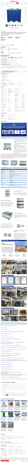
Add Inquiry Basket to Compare (14, 27)
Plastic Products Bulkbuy (4, 455)
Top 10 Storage (16, 453)
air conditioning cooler (3, 439)
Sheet (14, 438)
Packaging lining (2, 438)
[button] (24, 85)
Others (8, 439)
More (1, 456)
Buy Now (5, 460)
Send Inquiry (14, 460)
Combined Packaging (9, 438)
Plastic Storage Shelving (4, 453)
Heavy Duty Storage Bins (4, 446)
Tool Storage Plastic (10, 451)
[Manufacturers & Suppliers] (14, 1)
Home (1, 5)
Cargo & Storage (8, 5)
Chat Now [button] (23, 460)
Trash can (22, 438)
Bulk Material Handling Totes (11, 446)
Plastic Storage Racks (10, 453)
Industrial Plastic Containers (13, 5)
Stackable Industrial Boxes (19, 446)
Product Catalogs (11, 435)
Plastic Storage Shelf (16, 451)
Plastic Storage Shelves (22, 451)
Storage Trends (21, 453)
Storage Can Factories (3, 451)
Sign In (2, 80)
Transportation (4, 5)
